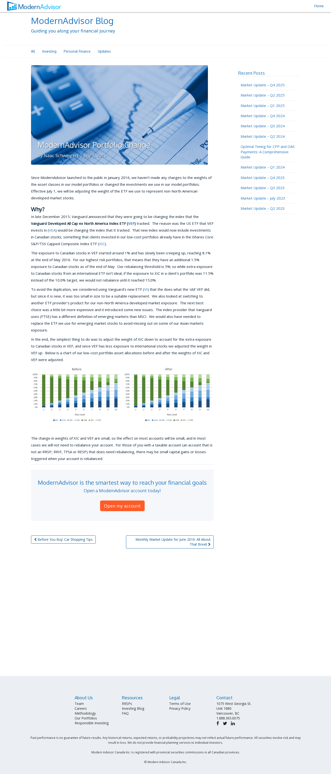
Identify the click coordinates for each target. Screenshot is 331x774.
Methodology (85, 713)
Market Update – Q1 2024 (263, 167)
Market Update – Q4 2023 (263, 177)
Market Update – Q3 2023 (263, 187)
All (33, 51)
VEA (52, 230)
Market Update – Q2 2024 (263, 136)
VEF (131, 223)
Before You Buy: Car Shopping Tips (65, 539)
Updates (104, 51)
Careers (81, 708)
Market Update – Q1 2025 (263, 105)
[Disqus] (122, 614)
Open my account (122, 506)
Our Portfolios (86, 718)
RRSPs (127, 703)
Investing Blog (133, 708)
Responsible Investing (92, 723)
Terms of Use (180, 703)
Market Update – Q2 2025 (263, 95)
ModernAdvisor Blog (72, 20)
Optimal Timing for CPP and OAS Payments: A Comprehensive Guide (268, 151)
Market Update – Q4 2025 (263, 84)
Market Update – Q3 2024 (263, 125)
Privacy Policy (179, 708)
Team (79, 703)
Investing (49, 51)
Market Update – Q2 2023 (263, 208)
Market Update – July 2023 (263, 198)
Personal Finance (77, 51)
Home (319, 6)
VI (146, 289)
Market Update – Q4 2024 (263, 115)
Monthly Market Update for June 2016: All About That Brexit (173, 542)
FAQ (125, 713)
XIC (102, 243)
